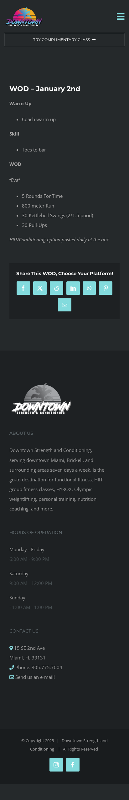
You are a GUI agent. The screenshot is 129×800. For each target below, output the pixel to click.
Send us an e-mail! (34, 677)
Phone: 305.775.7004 (38, 667)
